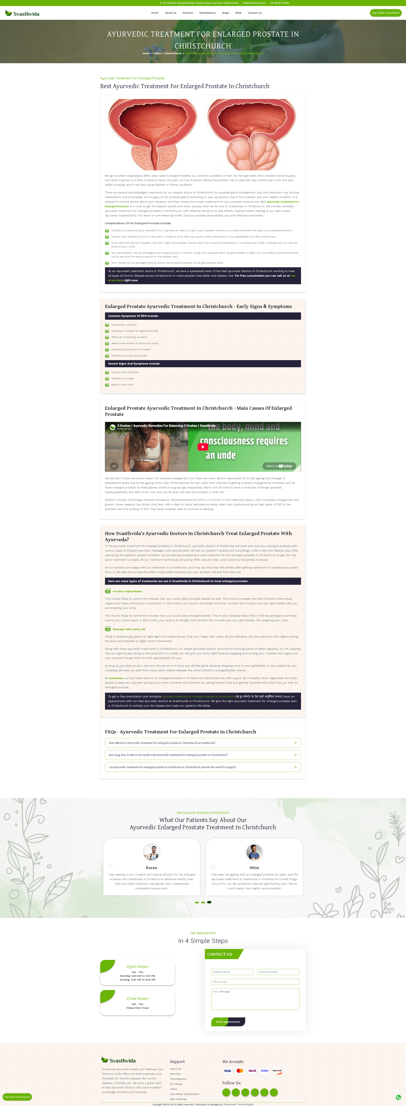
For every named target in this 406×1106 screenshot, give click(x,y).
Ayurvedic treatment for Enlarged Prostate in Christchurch (198, 696)
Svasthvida (116, 678)
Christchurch (173, 53)
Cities (157, 53)
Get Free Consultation (17, 1096)
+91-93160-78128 (279, 3)
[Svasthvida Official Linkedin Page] (32, 3)
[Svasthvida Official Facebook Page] (8, 3)
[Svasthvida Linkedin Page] (264, 1092)
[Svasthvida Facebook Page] (226, 1092)
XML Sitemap (178, 1099)
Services (188, 12)
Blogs (225, 12)
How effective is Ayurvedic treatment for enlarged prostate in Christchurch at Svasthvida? (162, 743)
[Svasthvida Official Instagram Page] (14, 3)
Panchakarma (207, 12)
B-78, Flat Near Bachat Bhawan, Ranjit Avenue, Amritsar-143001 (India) (199, 3)
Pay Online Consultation (386, 12)
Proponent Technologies (239, 1104)
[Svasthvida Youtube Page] (38, 3)
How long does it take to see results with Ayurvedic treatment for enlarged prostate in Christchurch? (168, 755)
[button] (197, 902)
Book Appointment (228, 1021)
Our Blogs (176, 1083)
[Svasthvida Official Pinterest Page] (26, 3)
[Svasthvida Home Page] (22, 13)
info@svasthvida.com (254, 3)
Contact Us (255, 12)
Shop (238, 12)
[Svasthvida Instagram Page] (236, 1092)
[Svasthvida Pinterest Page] (255, 1092)
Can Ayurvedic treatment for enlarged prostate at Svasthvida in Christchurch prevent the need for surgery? (172, 767)
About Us (170, 12)
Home (155, 12)
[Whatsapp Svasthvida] (399, 1097)
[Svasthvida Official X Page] (20, 3)
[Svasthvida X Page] (245, 1092)
